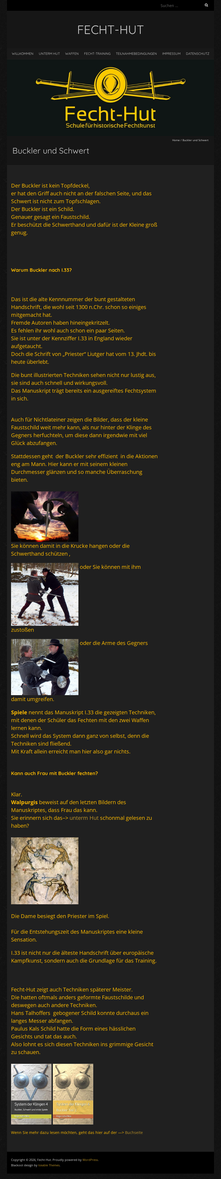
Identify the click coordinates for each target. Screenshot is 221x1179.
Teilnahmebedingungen (136, 54)
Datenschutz (197, 54)
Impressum (171, 54)
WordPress (90, 1160)
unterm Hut (49, 54)
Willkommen (22, 54)
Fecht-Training (97, 54)
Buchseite (134, 1132)
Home (176, 140)
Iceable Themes (49, 1165)
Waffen (72, 54)
